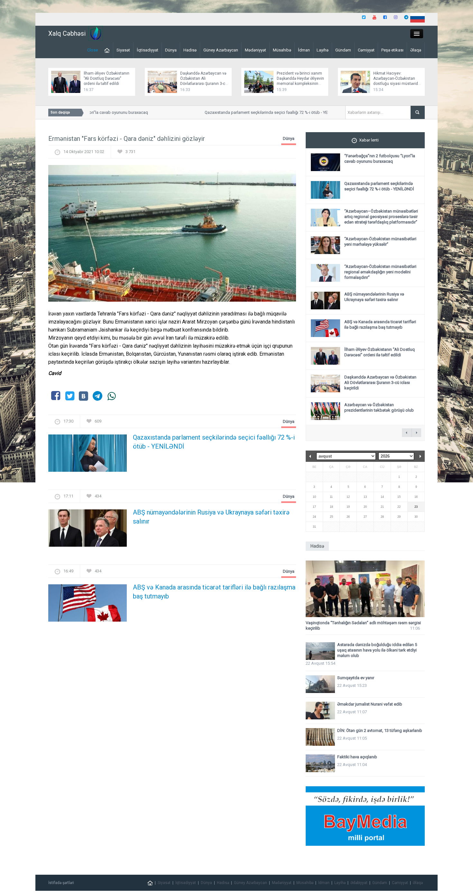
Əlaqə (415, 50)
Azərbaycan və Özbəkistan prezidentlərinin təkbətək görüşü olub (379, 407)
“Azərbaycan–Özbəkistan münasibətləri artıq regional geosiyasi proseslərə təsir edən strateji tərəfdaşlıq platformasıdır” (381, 216)
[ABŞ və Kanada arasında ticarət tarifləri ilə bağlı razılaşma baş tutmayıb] (87, 605)
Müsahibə (282, 50)
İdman (304, 50)
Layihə (323, 50)
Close (92, 50)
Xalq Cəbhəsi (67, 33)
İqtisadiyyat (147, 50)
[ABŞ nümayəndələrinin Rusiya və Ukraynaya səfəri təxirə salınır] (87, 530)
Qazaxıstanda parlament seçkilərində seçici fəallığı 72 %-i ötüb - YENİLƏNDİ (263, 112)
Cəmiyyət (366, 50)
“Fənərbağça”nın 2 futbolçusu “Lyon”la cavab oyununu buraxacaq (379, 158)
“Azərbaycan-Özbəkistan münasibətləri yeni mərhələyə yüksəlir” (380, 241)
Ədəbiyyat (358, 882)
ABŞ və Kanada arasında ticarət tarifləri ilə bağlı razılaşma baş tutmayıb (214, 591)
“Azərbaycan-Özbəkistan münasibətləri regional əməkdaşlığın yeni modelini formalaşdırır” (380, 272)
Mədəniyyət (255, 50)
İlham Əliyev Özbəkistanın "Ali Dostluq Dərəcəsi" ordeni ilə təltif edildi (106, 78)
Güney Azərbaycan (220, 50)
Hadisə (190, 50)
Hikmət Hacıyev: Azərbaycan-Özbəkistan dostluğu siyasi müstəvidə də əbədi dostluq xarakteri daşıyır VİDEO (396, 83)
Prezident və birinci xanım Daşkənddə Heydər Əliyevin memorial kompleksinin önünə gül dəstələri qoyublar (300, 83)
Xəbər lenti (369, 140)
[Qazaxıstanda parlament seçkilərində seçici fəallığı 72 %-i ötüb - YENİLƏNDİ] (87, 455)
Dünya (171, 50)
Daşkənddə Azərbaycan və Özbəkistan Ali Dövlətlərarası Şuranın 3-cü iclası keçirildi (380, 382)
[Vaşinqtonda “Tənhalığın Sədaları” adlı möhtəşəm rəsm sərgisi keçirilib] (365, 589)
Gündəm (343, 50)
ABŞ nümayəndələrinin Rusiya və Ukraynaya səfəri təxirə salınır (211, 516)
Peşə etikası (392, 50)
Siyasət (123, 50)
